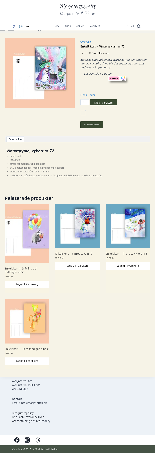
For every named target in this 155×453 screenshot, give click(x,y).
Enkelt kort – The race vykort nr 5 (126, 253)
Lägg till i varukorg (27, 284)
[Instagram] (20, 26)
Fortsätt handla (91, 125)
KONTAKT (95, 26)
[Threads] (27, 26)
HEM (57, 26)
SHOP (68, 26)
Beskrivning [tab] (15, 139)
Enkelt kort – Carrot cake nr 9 (73, 253)
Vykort (86, 42)
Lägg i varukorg (103, 102)
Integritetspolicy (23, 413)
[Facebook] (13, 26)
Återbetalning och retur (27, 421)
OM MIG (80, 26)
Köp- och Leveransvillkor (28, 417)
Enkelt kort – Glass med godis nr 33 (27, 348)
